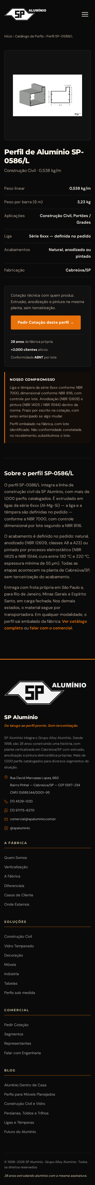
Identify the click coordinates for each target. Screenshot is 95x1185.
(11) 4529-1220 (21, 801)
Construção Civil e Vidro (24, 1103)
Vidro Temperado (19, 946)
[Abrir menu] (85, 14)
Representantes (17, 1043)
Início (8, 36)
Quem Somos (15, 857)
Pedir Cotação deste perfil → (46, 322)
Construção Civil (18, 936)
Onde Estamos (16, 904)
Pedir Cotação (16, 1024)
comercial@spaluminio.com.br (33, 819)
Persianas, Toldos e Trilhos (26, 1113)
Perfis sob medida (19, 992)
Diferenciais (14, 885)
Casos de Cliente (18, 895)
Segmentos (13, 1034)
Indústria (11, 973)
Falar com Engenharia (22, 1052)
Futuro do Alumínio (20, 1131)
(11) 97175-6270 (22, 810)
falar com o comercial (51, 628)
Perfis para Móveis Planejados (29, 1094)
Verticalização (16, 866)
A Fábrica (12, 876)
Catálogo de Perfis (29, 36)
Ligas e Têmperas (19, 1122)
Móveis (10, 964)
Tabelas (10, 983)
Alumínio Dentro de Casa (25, 1085)
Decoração (13, 955)
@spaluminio (20, 828)
